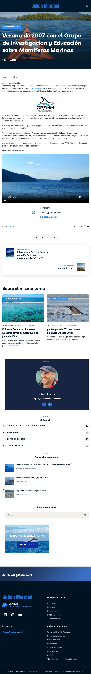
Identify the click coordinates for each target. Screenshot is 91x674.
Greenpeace (52, 644)
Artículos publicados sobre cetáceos (47, 426)
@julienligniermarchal (12, 632)
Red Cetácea (52, 651)
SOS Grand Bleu (53, 640)
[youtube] (20, 615)
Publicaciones (53, 611)
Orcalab (50, 655)
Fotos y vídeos (53, 615)
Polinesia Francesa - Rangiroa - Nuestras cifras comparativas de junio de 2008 (20, 333)
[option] (23, 324)
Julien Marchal (28, 325)
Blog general (47, 432)
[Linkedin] (5, 615)
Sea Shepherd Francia (56, 636)
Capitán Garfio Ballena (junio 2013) (31, 491)
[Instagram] (13, 615)
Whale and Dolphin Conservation (60, 632)
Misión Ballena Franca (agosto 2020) (32, 477)
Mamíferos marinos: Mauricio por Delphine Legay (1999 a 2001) (44, 464)
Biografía (51, 603)
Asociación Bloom (54, 647)
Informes (51, 607)
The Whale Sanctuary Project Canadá (62, 659)
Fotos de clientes (47, 439)
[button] (87, 6)
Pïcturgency (78, 671)
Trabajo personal (12, 27)
